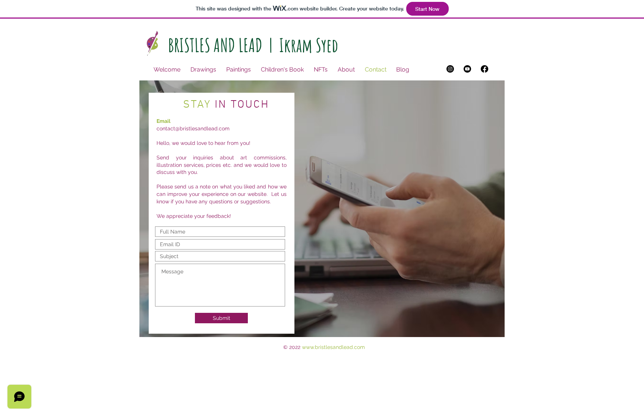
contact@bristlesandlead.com (193, 128)
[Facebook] (484, 69)
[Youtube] (467, 69)
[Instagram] (450, 69)
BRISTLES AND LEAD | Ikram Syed (253, 45)
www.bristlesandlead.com (333, 347)
